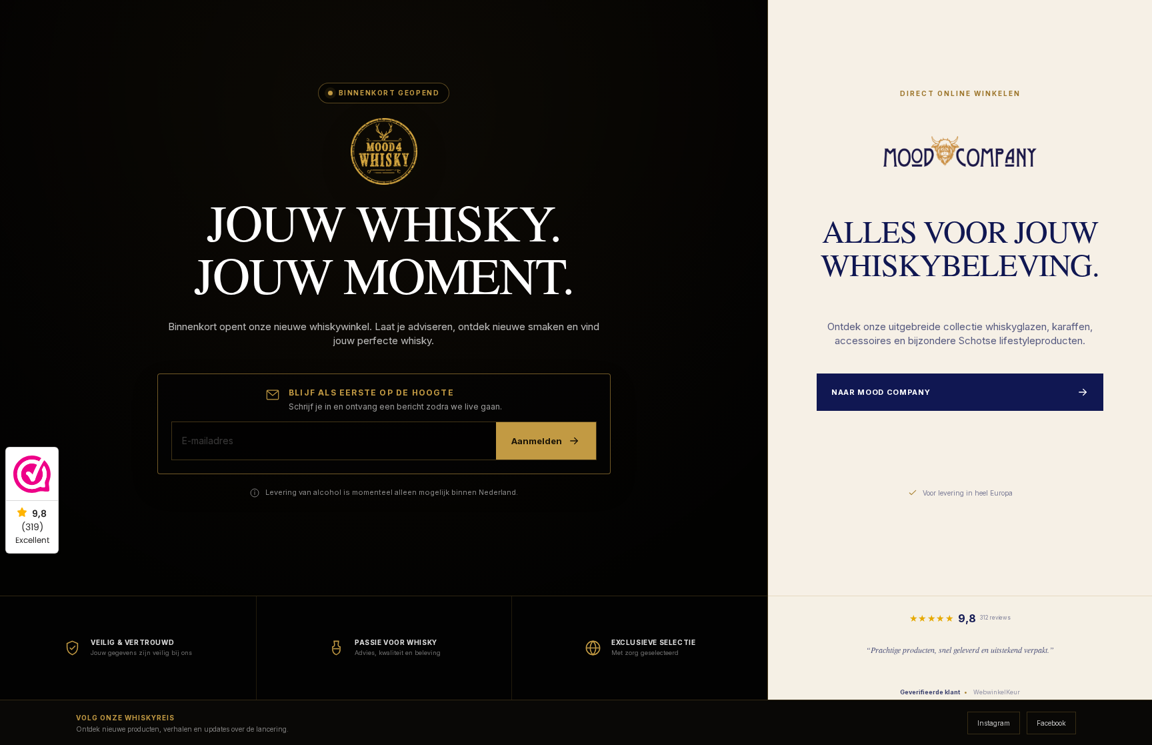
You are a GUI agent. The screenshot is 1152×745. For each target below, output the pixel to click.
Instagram (993, 723)
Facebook (1051, 723)
